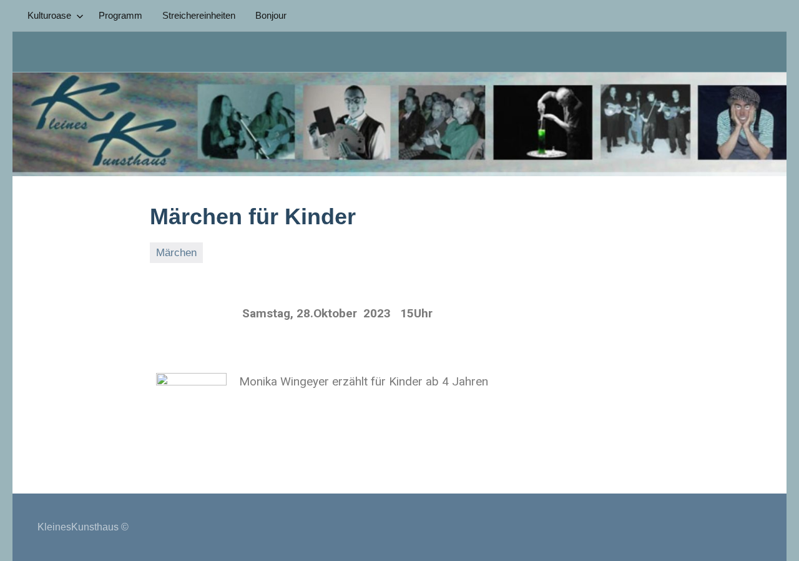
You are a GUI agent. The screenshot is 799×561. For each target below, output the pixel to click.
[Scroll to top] (773, 535)
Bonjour (271, 15)
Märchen (176, 253)
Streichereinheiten (198, 15)
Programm (120, 15)
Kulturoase (49, 15)
